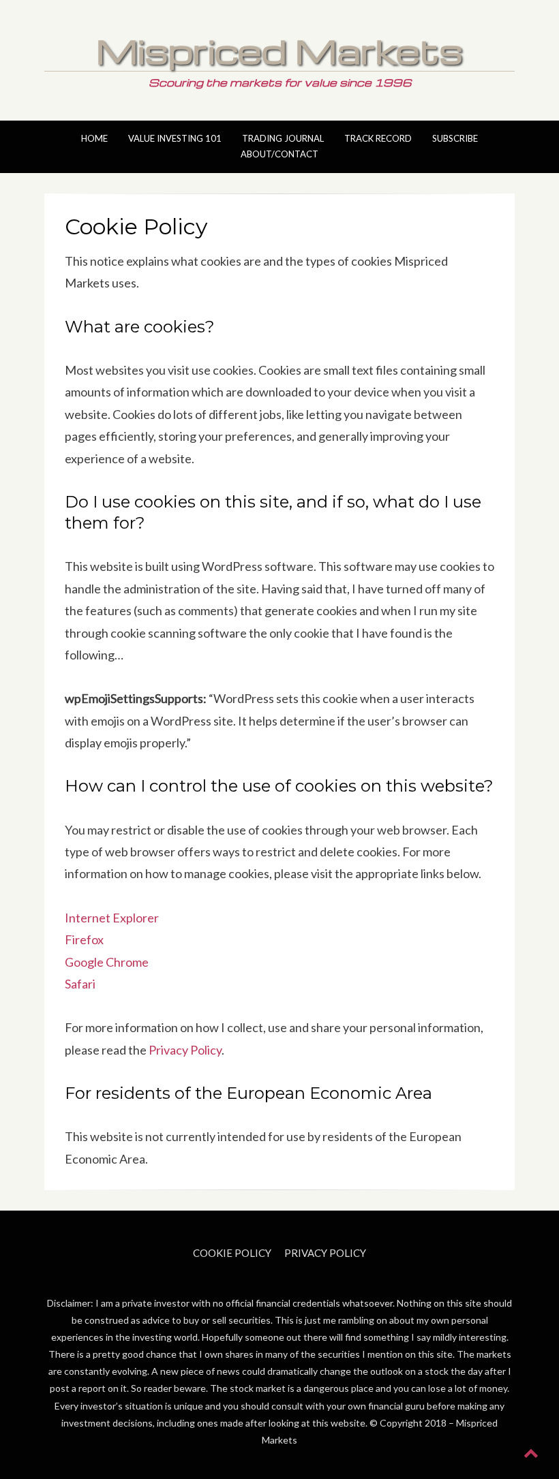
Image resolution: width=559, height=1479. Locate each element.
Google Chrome (107, 961)
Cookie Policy (232, 1253)
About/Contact (279, 154)
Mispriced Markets (279, 50)
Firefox (84, 939)
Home (94, 138)
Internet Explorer (112, 917)
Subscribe (455, 138)
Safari (80, 983)
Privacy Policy (185, 1049)
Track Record (378, 138)
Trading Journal (283, 138)
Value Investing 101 (175, 138)
